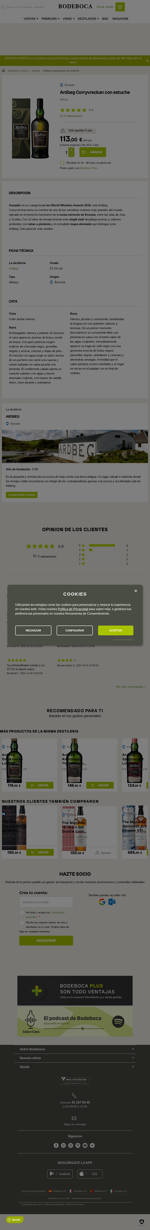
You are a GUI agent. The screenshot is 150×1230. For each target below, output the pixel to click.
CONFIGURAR (74, 630)
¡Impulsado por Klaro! (123, 639)
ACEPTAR (115, 630)
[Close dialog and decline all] (136, 591)
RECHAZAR (33, 630)
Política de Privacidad (73, 609)
